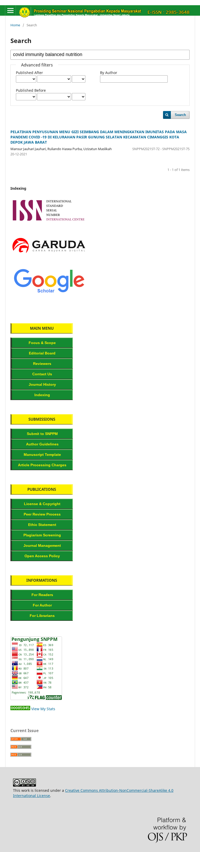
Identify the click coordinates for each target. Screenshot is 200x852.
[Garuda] (48, 258)
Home (15, 25)
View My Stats (43, 708)
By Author (108, 72)
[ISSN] (48, 223)
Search (180, 115)
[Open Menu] (10, 10)
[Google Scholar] (48, 293)
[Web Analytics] (20, 708)
